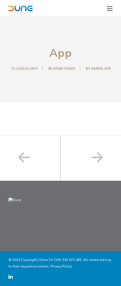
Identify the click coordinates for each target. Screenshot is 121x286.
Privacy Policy (61, 266)
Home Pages (64, 68)
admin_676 (100, 68)
